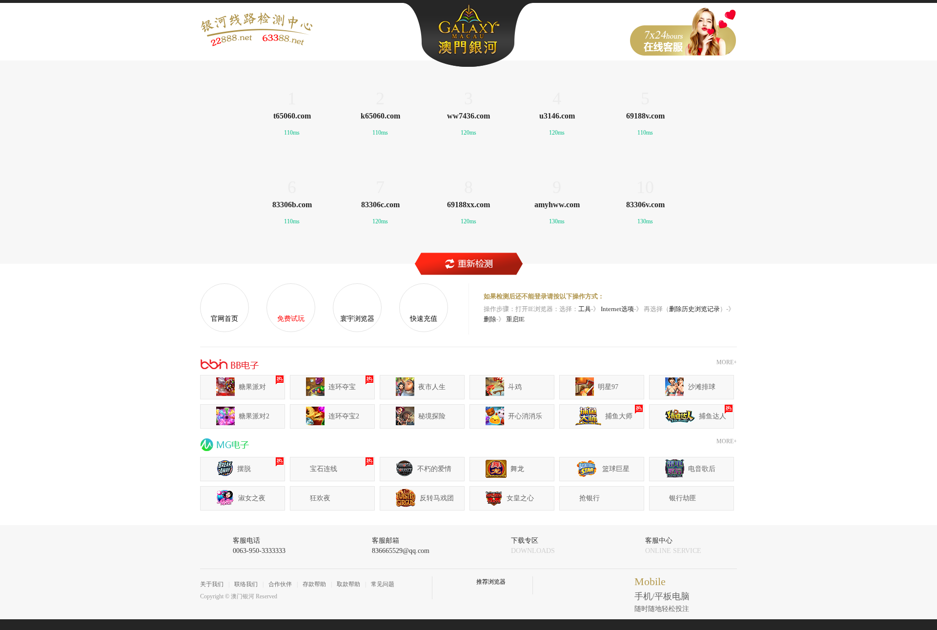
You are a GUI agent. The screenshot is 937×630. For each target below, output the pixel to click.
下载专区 (533, 545)
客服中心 (673, 545)
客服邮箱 (400, 545)
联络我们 (246, 584)
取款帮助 (348, 584)
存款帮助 (314, 584)
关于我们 (212, 584)
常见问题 (382, 584)
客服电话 (259, 545)
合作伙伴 (280, 584)
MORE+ (726, 362)
